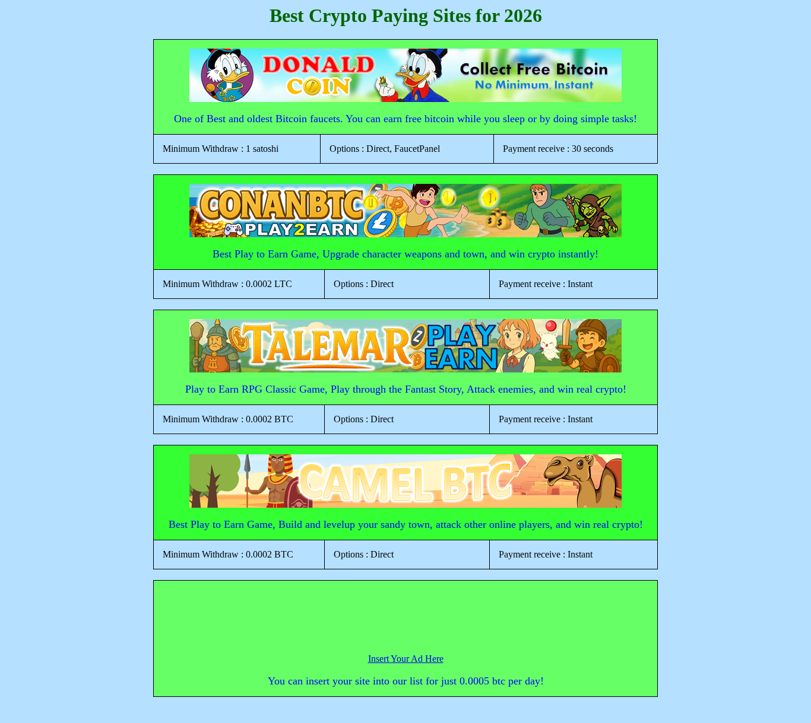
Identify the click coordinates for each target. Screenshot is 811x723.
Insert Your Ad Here (405, 659)
